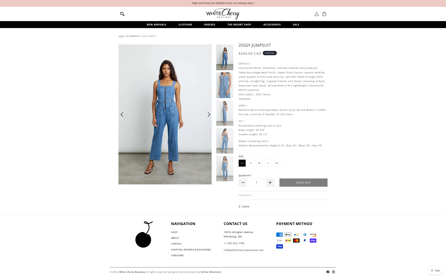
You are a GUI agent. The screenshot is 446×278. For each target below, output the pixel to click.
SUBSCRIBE (177, 255)
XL (277, 164)
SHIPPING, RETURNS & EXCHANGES (191, 249)
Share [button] (245, 206)
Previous (121, 114)
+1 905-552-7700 (234, 243)
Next (209, 114)
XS (243, 164)
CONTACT (176, 243)
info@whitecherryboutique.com (244, 250)
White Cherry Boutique (132, 271)
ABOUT (175, 237)
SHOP (174, 232)
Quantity (245, 175)
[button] (122, 14)
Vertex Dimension (211, 271)
